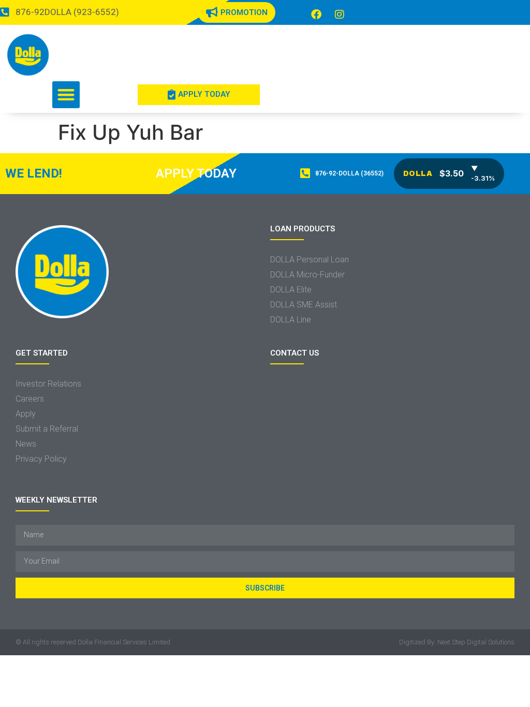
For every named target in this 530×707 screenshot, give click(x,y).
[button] (66, 95)
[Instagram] (339, 14)
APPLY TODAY (196, 173)
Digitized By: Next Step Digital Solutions (456, 642)
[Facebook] (316, 14)
